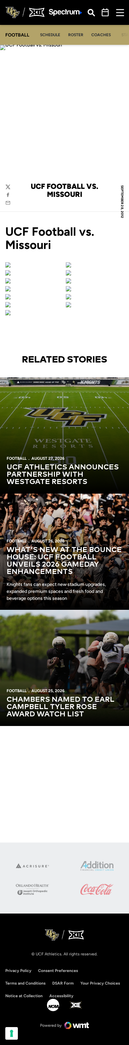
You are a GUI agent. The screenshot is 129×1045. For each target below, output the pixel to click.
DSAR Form (63, 983)
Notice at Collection (24, 996)
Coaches (101, 35)
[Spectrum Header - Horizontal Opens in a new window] (65, 12)
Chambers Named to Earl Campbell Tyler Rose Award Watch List (60, 707)
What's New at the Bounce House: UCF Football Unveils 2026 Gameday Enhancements (64, 561)
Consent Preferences (58, 970)
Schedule (50, 35)
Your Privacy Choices (100, 983)
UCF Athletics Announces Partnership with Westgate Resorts (63, 475)
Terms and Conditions (25, 983)
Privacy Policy (18, 970)
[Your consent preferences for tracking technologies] (11, 1033)
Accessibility (61, 995)
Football (16, 458)
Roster (75, 35)
